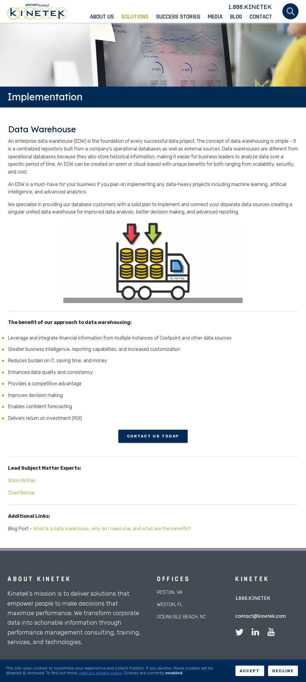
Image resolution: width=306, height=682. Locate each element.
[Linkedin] (255, 633)
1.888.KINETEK (250, 6)
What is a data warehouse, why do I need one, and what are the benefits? (111, 529)
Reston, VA (169, 592)
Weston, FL (170, 604)
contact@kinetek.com (260, 616)
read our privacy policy (100, 672)
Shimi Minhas (22, 480)
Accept (250, 671)
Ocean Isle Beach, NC (181, 617)
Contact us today (153, 436)
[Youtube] (271, 633)
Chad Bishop (21, 493)
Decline (283, 671)
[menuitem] (105, 16)
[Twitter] (239, 633)
